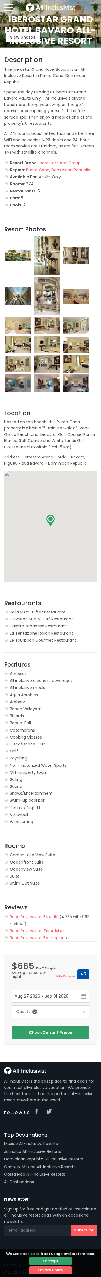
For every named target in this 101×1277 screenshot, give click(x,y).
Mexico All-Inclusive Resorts (31, 1143)
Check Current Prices (50, 1032)
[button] (50, 520)
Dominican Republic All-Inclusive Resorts (43, 1159)
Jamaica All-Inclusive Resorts (32, 1151)
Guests (26, 1011)
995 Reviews (65, 976)
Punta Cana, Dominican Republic (58, 170)
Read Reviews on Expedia (34, 916)
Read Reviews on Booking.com (39, 937)
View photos (22, 37)
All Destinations (19, 1182)
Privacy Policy (50, 1270)
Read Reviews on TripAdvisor (37, 930)
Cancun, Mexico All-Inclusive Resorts (39, 1167)
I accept (50, 1261)
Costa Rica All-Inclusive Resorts (34, 1174)
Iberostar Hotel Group (60, 163)
